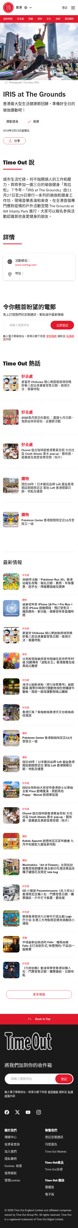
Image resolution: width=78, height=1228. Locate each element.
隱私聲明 (11, 1159)
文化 (49, 19)
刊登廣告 (51, 1144)
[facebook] (7, 1112)
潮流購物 (69, 19)
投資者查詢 (12, 1144)
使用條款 (51, 336)
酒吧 (39, 19)
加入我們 (11, 1152)
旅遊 (58, 19)
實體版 (49, 1187)
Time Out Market (55, 1152)
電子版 (49, 1194)
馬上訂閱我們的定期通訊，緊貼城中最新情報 (33, 315)
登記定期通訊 (54, 1137)
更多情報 (39, 994)
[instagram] (38, 1112)
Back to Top (42, 1019)
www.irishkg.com (26, 265)
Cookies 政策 (13, 1166)
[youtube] (28, 1112)
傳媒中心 (11, 1137)
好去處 (20, 19)
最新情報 (7, 19)
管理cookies (12, 1180)
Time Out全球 (54, 1169)
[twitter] (17, 1112)
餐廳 (30, 19)
